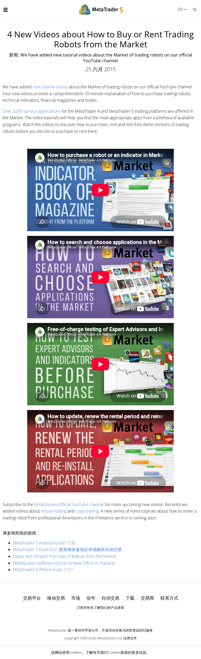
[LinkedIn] (100, 616)
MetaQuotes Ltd (109, 638)
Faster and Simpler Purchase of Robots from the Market (64, 556)
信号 (90, 598)
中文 (179, 9)
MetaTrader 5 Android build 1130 (44, 543)
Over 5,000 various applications (31, 111)
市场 (75, 598)
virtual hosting (53, 511)
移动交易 (56, 598)
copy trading (87, 511)
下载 (130, 598)
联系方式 (169, 598)
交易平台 (32, 598)
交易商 (147, 598)
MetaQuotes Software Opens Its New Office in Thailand (64, 563)
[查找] (194, 9)
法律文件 (130, 638)
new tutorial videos (50, 87)
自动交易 (110, 598)
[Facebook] (92, 616)
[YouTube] (109, 616)
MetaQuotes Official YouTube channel (69, 504)
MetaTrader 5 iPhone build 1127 (43, 569)
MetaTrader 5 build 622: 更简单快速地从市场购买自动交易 (67, 549)
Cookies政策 (118, 652)
